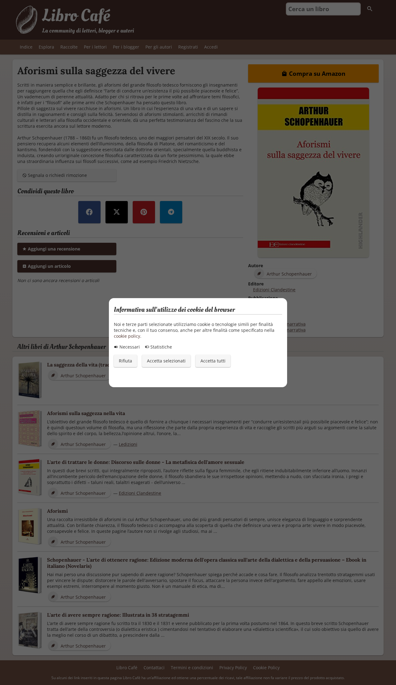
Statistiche (160, 347)
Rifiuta (125, 361)
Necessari (129, 347)
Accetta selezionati (166, 361)
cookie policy (127, 336)
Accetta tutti (213, 361)
